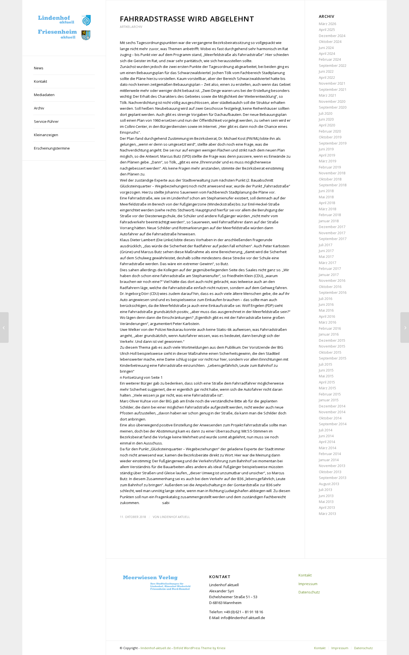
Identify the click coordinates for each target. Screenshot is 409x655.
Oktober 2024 (330, 41)
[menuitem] (64, 68)
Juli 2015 (325, 364)
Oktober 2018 (330, 179)
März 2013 (327, 513)
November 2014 (332, 411)
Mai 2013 (326, 501)
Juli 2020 (325, 113)
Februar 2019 (330, 167)
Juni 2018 (326, 190)
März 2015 (327, 387)
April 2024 (327, 53)
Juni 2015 (326, 370)
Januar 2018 (329, 220)
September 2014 (332, 423)
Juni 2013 (326, 495)
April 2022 (327, 77)
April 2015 (327, 382)
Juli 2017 (325, 244)
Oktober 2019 (330, 137)
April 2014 (327, 441)
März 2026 (327, 23)
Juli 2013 (325, 489)
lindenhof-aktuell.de (156, 648)
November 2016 (332, 280)
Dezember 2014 (332, 406)
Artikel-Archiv (131, 27)
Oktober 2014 (330, 418)
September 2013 (332, 477)
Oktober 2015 (330, 352)
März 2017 (327, 262)
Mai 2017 (326, 256)
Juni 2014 (326, 435)
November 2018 (332, 172)
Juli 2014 (325, 429)
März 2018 (327, 208)
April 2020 (327, 125)
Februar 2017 (330, 268)
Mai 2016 (326, 310)
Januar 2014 (329, 459)
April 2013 (327, 507)
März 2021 (327, 95)
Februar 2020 (330, 131)
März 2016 (327, 322)
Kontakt (305, 575)
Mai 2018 (326, 196)
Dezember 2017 (332, 226)
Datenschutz (309, 592)
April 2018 (327, 202)
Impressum (308, 583)
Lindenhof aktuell (175, 517)
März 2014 (327, 447)
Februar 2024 (330, 59)
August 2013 (329, 483)
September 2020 (332, 107)
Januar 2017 (329, 274)
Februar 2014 (330, 453)
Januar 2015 (329, 399)
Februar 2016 (330, 328)
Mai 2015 (326, 375)
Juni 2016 (326, 304)
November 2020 (332, 101)
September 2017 (332, 238)
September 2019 (332, 143)
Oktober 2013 (330, 471)
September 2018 (332, 184)
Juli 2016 (325, 298)
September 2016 (332, 292)
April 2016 (327, 316)
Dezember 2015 (332, 340)
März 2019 (327, 160)
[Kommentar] (4, 327)
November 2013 (332, 465)
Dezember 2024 (332, 35)
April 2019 (327, 155)
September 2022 (332, 65)
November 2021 (332, 83)
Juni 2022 (326, 71)
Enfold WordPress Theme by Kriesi (199, 648)
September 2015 (332, 358)
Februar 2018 (330, 214)
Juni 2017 (326, 250)
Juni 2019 (326, 148)
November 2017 (332, 232)
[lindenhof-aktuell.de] (64, 28)
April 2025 (327, 29)
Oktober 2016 (330, 286)
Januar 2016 (329, 334)
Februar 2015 (330, 394)
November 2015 (332, 346)
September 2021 (332, 89)
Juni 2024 (326, 47)
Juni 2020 (326, 119)
